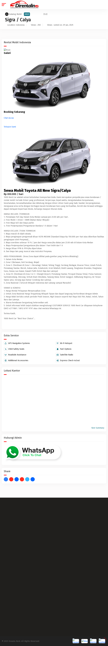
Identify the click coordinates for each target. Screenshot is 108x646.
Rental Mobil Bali (9, 500)
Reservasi (60, 500)
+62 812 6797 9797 (20, 582)
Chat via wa (9, 118)
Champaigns (7, 546)
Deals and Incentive (10, 557)
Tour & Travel (62, 517)
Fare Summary (97, 428)
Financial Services (10, 564)
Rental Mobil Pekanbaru (13, 523)
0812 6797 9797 (18, 591)
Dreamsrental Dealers (12, 552)
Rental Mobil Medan (11, 506)
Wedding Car (61, 523)
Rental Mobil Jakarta (11, 511)
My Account (7, 540)
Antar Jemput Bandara (65, 511)
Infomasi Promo (63, 506)
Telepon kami (10, 127)
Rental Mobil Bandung (12, 517)
